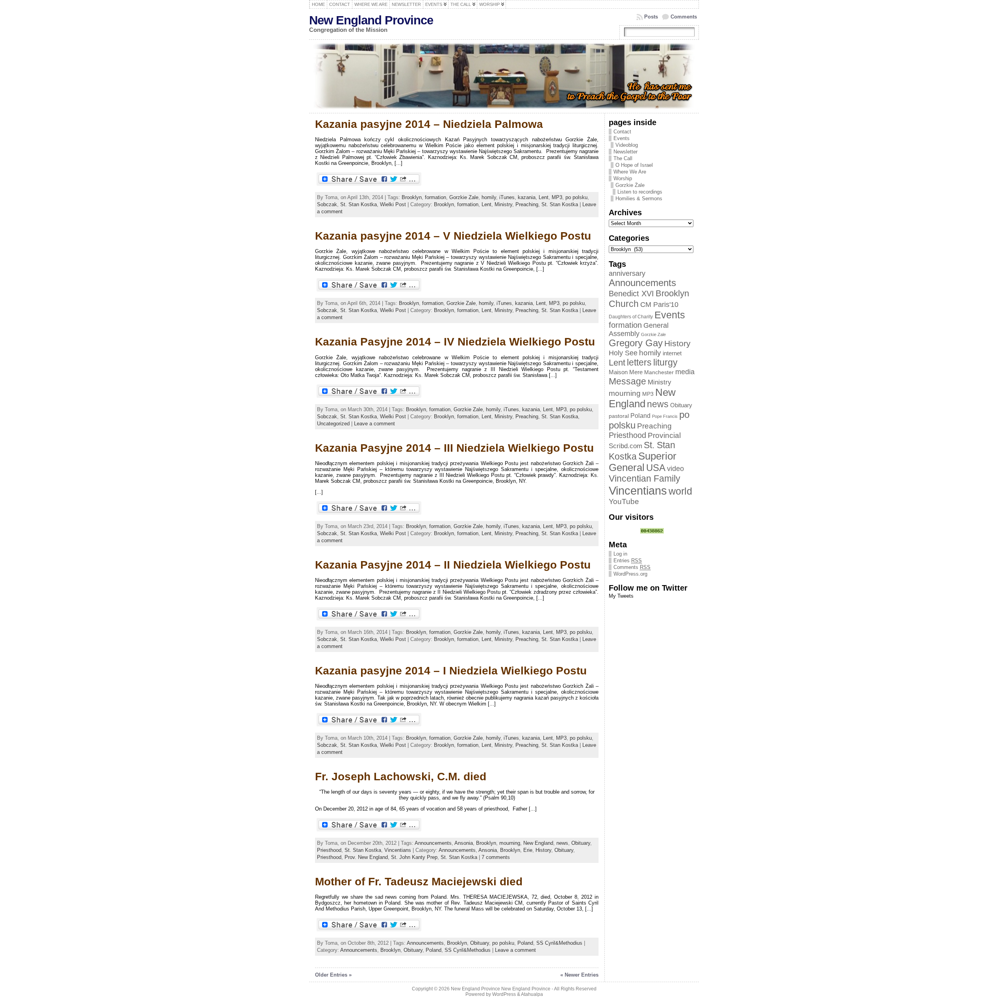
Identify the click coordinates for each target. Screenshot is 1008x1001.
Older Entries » (333, 975)
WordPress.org (630, 574)
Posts (651, 17)
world (680, 491)
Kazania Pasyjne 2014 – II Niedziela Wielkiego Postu (453, 565)
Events (621, 138)
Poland (525, 943)
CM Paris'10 (659, 304)
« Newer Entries (579, 975)
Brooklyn (412, 197)
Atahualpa (532, 994)
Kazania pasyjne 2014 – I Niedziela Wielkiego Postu (451, 671)
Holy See (623, 353)
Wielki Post (393, 204)
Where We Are (629, 172)
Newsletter (625, 152)
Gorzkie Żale (630, 185)
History (543, 850)
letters (639, 362)
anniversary (627, 273)
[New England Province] (504, 76)
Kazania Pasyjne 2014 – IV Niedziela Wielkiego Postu (455, 342)
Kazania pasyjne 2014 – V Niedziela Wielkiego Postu (453, 236)
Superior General (642, 462)
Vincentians (397, 850)
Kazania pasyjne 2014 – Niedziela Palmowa (429, 124)
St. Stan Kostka (358, 204)
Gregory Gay (636, 343)
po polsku (576, 197)
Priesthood (329, 850)
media (685, 372)
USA (655, 467)
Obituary (580, 843)
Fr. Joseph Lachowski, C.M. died (400, 776)
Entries (627, 560)
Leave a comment (374, 424)
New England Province (371, 20)
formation (435, 197)
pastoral (619, 416)
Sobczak (327, 204)
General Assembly (639, 329)
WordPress (504, 994)
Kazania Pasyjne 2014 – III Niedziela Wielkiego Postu (454, 448)
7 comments (496, 857)
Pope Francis (665, 416)
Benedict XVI (631, 293)
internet (672, 353)
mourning (509, 843)
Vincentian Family (644, 478)
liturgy (665, 362)
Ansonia (463, 843)
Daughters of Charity (631, 317)
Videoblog (626, 145)
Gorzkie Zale (463, 197)
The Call (622, 158)
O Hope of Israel (634, 165)
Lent (543, 197)
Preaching (526, 204)
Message (627, 381)
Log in (620, 554)
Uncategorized (333, 424)
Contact (622, 132)
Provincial (664, 435)
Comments (684, 17)
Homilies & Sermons (638, 198)
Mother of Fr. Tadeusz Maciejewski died (419, 881)
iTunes (507, 197)
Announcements (433, 843)
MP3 (557, 197)
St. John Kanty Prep (414, 857)
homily (489, 197)
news (562, 843)
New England (538, 843)
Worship (622, 178)
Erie (527, 850)
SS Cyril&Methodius (559, 943)
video (675, 469)
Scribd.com (625, 446)
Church (624, 304)
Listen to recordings (639, 192)
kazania (527, 197)
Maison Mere (626, 372)
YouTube (624, 501)
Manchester (659, 372)
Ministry (503, 204)
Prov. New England (366, 857)
